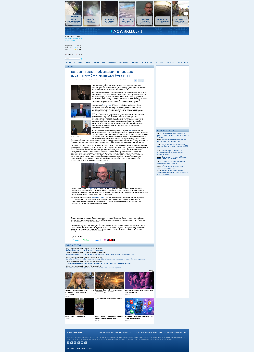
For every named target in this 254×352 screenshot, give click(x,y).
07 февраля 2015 (96, 248)
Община (145, 62)
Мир (103, 62)
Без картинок (139, 332)
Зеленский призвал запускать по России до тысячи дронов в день (171, 140)
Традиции (170, 62)
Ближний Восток (92, 62)
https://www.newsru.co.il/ (75, 248)
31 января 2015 (96, 266)
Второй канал (107, 105)
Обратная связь (108, 332)
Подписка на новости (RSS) (124, 332)
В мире (87, 248)
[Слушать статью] (144, 80)
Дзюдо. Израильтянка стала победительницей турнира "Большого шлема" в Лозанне (171, 152)
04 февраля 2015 (96, 261)
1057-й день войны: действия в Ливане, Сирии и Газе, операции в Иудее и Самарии (173, 135)
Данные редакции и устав (153, 332)
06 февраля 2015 (102, 253)
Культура (153, 62)
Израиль (81, 62)
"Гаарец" (91, 189)
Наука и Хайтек (123, 62)
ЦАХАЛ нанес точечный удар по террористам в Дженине (171, 167)
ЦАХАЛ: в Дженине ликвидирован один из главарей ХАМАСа (172, 162)
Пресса (179, 62)
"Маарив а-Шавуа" (98, 198)
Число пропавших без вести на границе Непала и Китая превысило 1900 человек (172, 146)
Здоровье (135, 62)
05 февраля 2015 (96, 257)
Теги (100, 332)
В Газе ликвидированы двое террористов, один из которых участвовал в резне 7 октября (172, 172)
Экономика (111, 62)
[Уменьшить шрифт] (135, 80)
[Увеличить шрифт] (139, 80)
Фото (186, 62)
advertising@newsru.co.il (178, 332)
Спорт (162, 62)
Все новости (70, 62)
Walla (131, 131)
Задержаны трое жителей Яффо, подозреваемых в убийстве (171, 158)
